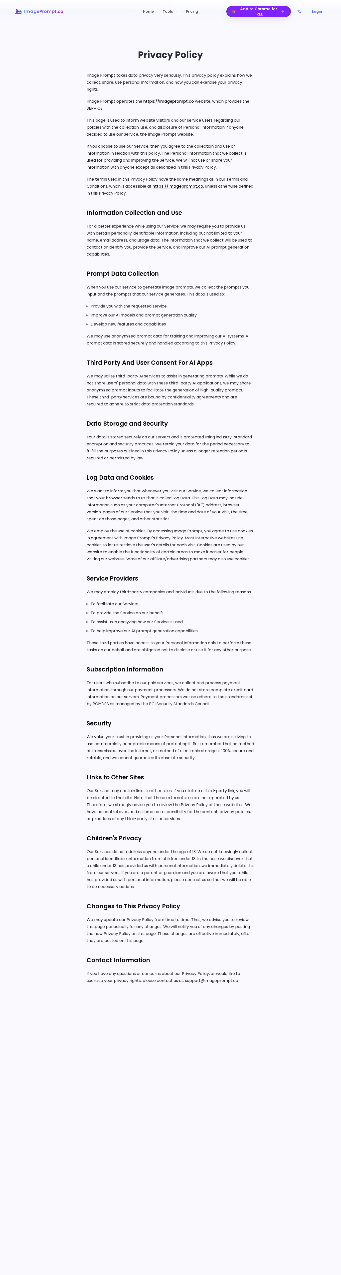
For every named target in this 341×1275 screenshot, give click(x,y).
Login (317, 11)
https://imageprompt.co (168, 101)
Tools (168, 11)
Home (148, 11)
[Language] (299, 11)
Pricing (192, 11)
